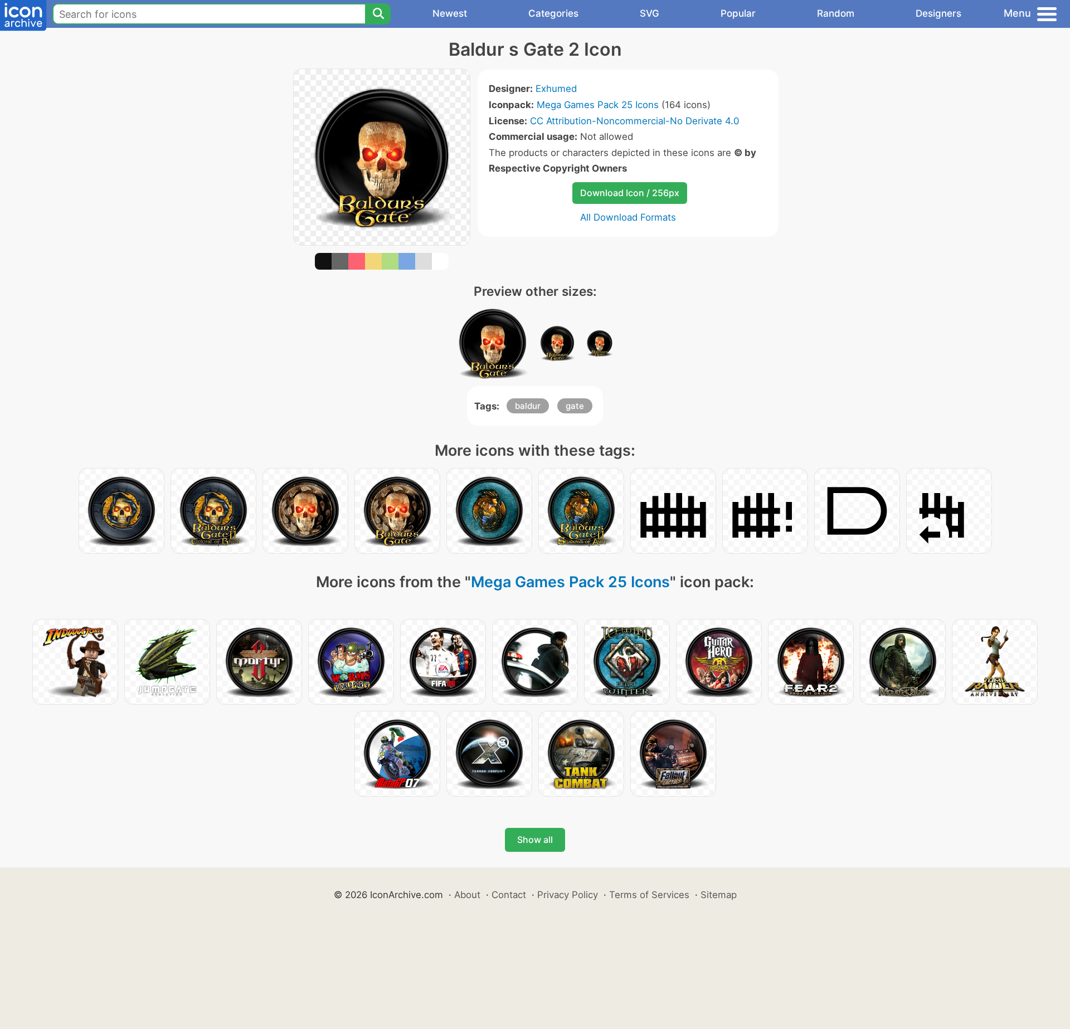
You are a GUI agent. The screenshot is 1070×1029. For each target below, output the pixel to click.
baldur (528, 406)
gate (575, 406)
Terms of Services (649, 894)
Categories (553, 13)
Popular (738, 13)
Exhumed (556, 88)
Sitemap (719, 894)
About (467, 894)
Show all (535, 839)
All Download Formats (628, 217)
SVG (649, 13)
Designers (938, 13)
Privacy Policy (567, 894)
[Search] (378, 14)
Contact (509, 894)
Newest (449, 13)
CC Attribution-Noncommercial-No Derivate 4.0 (634, 120)
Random (835, 13)
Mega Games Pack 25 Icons (598, 104)
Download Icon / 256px (629, 192)
